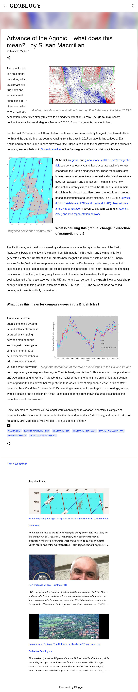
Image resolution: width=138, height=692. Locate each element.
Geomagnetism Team (84, 431)
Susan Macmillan (51, 149)
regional (74, 160)
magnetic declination (111, 431)
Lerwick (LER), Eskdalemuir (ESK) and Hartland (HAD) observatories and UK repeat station (92, 203)
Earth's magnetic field (36, 431)
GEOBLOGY (25, 6)
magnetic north (17, 436)
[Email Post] (9, 427)
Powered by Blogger (71, 687)
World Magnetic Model (43, 436)
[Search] (133, 6)
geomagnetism (61, 431)
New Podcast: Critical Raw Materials (48, 584)
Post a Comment (17, 464)
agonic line (14, 431)
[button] (9, 58)
